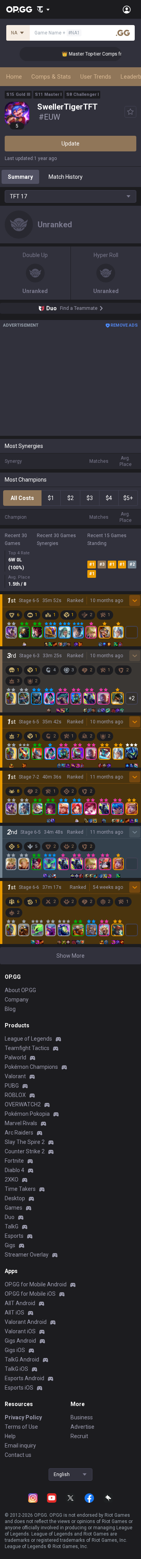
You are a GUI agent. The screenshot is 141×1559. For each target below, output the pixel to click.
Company (17, 999)
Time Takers (20, 1189)
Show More (70, 956)
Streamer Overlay (27, 1255)
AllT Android (20, 1303)
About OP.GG (20, 990)
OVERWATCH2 (23, 1104)
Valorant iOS (20, 1331)
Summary (20, 177)
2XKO (11, 1179)
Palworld (15, 1057)
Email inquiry (20, 1445)
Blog (10, 1009)
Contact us (18, 1455)
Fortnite (14, 1161)
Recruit (79, 1436)
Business (81, 1417)
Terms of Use (21, 1427)
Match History (66, 177)
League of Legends (28, 1039)
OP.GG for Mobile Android (36, 1284)
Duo (9, 1217)
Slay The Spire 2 (25, 1142)
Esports (14, 1236)
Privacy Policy (23, 1417)
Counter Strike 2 (25, 1151)
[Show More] (43, 9)
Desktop (15, 1198)
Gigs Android (20, 1341)
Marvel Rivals (21, 1123)
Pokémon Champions (31, 1067)
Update (70, 143)
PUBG (12, 1085)
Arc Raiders (19, 1132)
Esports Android (24, 1378)
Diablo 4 (14, 1170)
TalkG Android (22, 1359)
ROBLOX (15, 1095)
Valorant (15, 1076)
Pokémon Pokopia (27, 1114)
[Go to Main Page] (19, 9)
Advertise (82, 1427)
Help (10, 1436)
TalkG (11, 1226)
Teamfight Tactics (27, 1048)
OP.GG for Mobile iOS (30, 1294)
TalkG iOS (16, 1369)
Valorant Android (26, 1322)
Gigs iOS (15, 1350)
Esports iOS (19, 1388)
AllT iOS (14, 1312)
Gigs (10, 1245)
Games (13, 1208)
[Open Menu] (127, 9)
